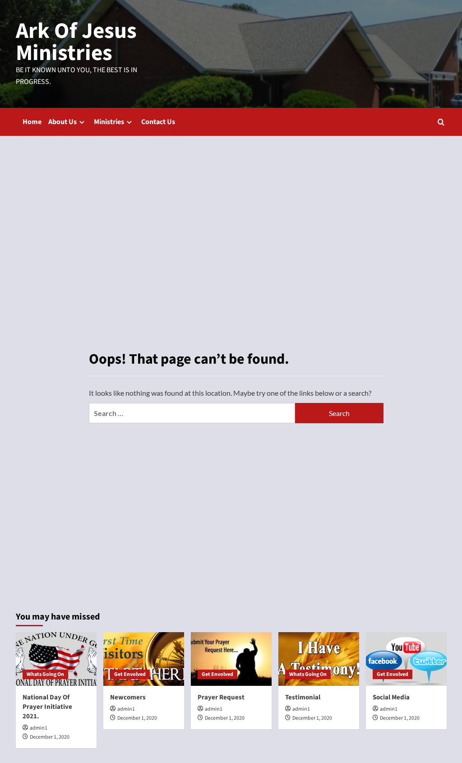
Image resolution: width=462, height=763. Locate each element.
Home (32, 122)
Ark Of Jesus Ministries (76, 42)
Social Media (391, 697)
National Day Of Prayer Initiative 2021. (47, 707)
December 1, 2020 (49, 737)
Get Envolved (130, 674)
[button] (441, 122)
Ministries (109, 122)
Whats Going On (45, 674)
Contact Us (158, 122)
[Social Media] (406, 659)
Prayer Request (221, 697)
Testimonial (302, 697)
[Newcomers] (143, 659)
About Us (62, 122)
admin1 (38, 728)
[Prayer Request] (231, 659)
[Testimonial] (318, 659)
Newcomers (128, 697)
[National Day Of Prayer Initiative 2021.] (56, 659)
